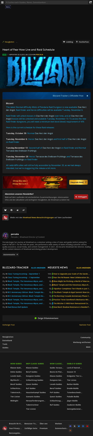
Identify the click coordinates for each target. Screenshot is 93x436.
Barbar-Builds (73, 384)
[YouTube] (87, 426)
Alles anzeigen (38, 268)
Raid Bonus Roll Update (18, 307)
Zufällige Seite (30, 428)
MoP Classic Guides (35, 363)
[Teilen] (90, 2)
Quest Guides (32, 384)
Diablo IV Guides (74, 363)
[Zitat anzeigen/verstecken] (87, 96)
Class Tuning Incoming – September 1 (24, 274)
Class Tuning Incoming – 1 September (24, 277)
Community (86, 337)
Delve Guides (16, 372)
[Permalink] (24, 210)
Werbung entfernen (82, 342)
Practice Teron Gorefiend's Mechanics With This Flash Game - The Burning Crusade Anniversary (72, 300)
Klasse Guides (16, 368)
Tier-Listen (31, 409)
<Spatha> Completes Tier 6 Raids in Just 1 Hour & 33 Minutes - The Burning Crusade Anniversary (72, 289)
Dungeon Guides (33, 376)
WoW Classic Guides (57, 363)
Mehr (88, 347)
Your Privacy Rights (16, 428)
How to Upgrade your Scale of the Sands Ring (72, 274)
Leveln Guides (16, 376)
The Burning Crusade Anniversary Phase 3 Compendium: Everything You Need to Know (72, 296)
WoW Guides (16, 363)
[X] (74, 426)
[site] (5, 217)
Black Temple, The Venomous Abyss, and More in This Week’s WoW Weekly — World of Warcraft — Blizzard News (26, 281)
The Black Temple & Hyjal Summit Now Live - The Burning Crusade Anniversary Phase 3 (72, 292)
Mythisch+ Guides (16, 380)
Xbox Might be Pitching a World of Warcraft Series (72, 281)
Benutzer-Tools (31, 423)
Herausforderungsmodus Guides (36, 401)
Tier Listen (15, 396)
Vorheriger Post (8, 325)
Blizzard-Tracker (60, 95)
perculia (39, 55)
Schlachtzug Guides (16, 388)
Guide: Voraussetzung (57, 368)
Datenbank (7, 340)
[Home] (4, 430)
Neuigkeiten (9, 42)
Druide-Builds (73, 388)
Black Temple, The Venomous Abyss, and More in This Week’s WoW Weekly (26, 289)
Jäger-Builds (72, 401)
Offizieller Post (76, 95)
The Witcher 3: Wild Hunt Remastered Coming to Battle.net (72, 303)
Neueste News (58, 267)
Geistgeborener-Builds (75, 409)
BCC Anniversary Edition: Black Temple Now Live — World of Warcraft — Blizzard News (26, 292)
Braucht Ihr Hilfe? (16, 423)
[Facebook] (11, 210)
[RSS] (70, 430)
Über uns (43, 423)
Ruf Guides (30, 388)
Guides (5, 347)
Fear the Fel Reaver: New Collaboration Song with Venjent (72, 277)
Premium (44, 428)
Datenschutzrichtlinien (62, 428)
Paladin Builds (73, 396)
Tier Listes (71, 380)
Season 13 (71, 372)
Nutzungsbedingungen (16, 433)
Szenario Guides (33, 396)
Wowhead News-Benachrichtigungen (38, 217)
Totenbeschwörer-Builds (75, 392)
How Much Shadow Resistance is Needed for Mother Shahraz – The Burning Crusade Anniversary (72, 307)
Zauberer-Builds (74, 405)
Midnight (14, 401)
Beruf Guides (16, 384)
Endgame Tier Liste (75, 376)
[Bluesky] (5, 210)
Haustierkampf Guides (36, 392)
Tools (4, 344)
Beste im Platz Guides (57, 372)
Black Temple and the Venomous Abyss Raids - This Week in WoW (72, 285)
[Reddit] (18, 210)
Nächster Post (85, 325)
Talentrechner (16, 392)
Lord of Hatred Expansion (75, 368)
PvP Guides (54, 392)
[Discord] (70, 426)
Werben (58, 423)
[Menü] (2, 2)
